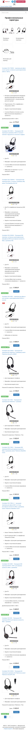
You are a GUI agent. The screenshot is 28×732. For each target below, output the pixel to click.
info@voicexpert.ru (8, 728)
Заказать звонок (21, 1)
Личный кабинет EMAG (6, 6)
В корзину (16, 125)
